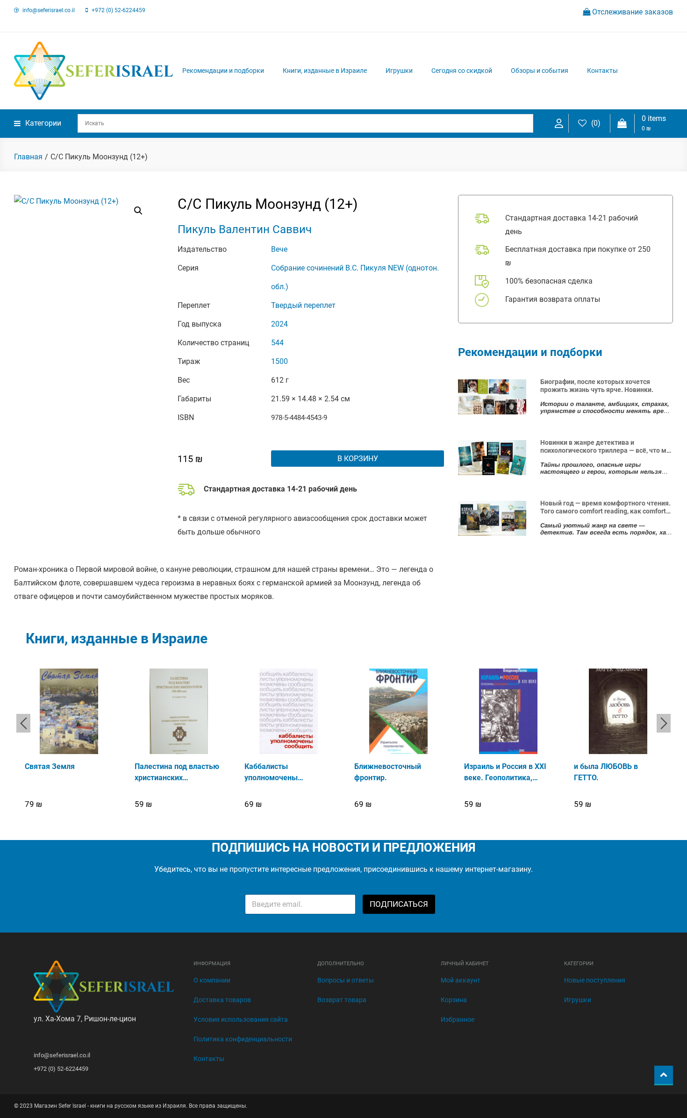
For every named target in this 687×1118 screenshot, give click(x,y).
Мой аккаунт (460, 980)
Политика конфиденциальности (242, 1039)
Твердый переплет (303, 305)
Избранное (457, 1019)
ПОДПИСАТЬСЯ (399, 904)
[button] (138, 210)
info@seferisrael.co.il (48, 10)
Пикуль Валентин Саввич (245, 229)
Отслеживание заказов (631, 11)
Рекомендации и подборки (223, 70)
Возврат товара (341, 1000)
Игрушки (399, 70)
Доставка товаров (222, 1000)
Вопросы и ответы (345, 980)
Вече (279, 249)
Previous (23, 723)
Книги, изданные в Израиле (325, 70)
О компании (211, 980)
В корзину (357, 458)
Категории (43, 123)
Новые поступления (594, 980)
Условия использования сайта (240, 1019)
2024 (279, 324)
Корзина (454, 1000)
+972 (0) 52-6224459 (118, 10)
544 (277, 342)
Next (664, 723)
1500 (279, 361)
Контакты (602, 70)
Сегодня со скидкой (461, 70)
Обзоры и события (539, 70)
